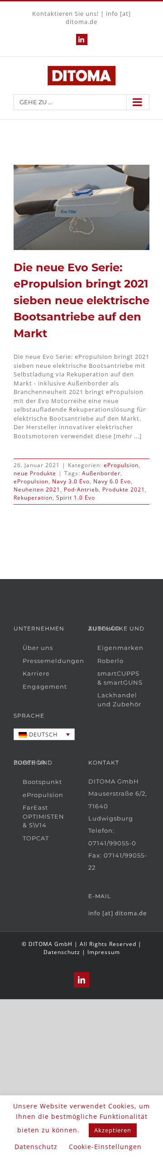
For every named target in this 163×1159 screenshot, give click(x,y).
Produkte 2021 (123, 489)
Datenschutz (61, 952)
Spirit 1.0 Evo (75, 497)
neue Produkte (35, 473)
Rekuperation (33, 497)
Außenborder (101, 473)
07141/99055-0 (112, 843)
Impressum (103, 952)
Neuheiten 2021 (37, 489)
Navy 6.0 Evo (112, 481)
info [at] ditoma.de (117, 913)
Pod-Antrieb (81, 489)
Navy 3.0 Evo (71, 481)
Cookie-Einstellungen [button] (105, 1146)
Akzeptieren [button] (112, 1130)
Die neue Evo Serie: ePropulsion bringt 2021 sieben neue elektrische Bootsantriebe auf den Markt (81, 300)
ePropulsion (121, 465)
